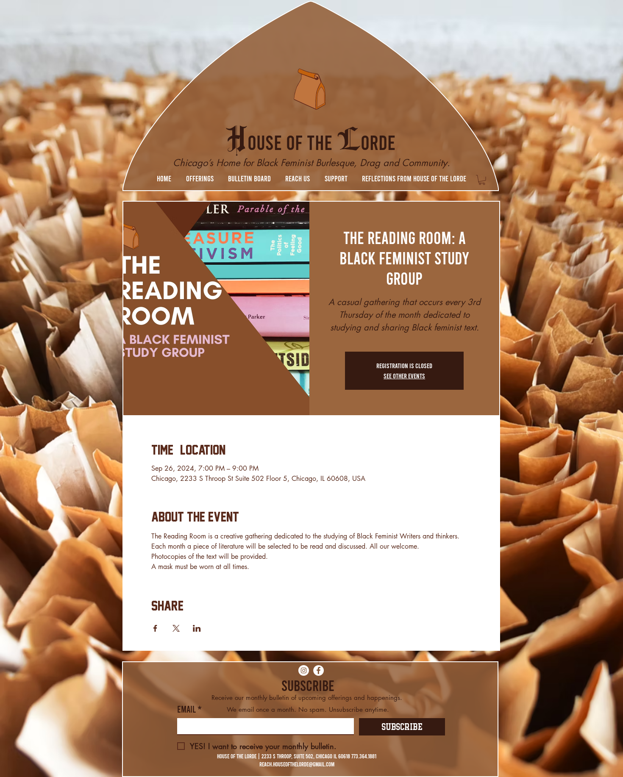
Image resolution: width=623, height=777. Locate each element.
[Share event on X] (176, 628)
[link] (482, 180)
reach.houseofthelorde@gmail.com (296, 764)
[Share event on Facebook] (155, 628)
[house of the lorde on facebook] (318, 670)
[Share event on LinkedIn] (197, 628)
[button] (199, 178)
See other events (404, 376)
